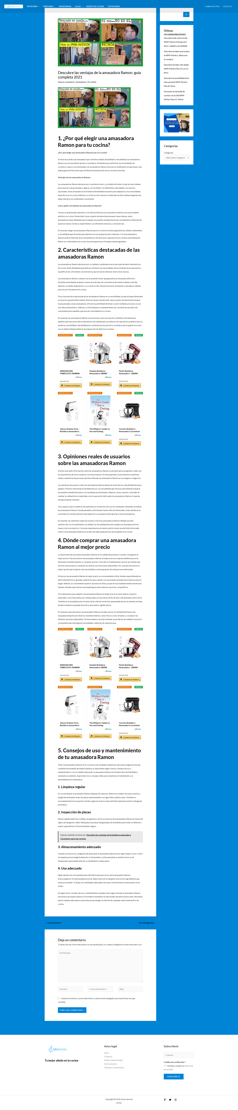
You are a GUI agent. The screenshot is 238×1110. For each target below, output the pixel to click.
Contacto (227, 6)
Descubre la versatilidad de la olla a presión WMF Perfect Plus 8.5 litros (176, 82)
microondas (65, 6)
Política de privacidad (113, 1060)
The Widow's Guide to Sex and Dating (99, 430)
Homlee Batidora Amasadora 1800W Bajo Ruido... (98, 372)
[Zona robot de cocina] (13, 6)
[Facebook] (165, 1100)
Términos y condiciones (114, 1067)
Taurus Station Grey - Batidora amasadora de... (69, 430)
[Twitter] (170, 1100)
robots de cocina (95, 6)
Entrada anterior (53, 922)
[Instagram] (175, 1100)
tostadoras (113, 6)
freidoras (48, 6)
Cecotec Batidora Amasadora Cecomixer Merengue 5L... (129, 430)
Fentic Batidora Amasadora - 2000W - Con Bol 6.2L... (129, 372)
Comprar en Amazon (72, 385)
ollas (78, 6)
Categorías (168, 152)
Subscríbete (173, 1076)
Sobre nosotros (212, 6)
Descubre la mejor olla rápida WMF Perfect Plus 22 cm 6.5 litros (176, 68)
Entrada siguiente (147, 922)
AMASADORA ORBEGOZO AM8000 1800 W (70, 372)
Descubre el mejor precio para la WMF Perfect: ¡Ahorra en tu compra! (176, 55)
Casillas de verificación (175, 1062)
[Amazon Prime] (78, 377)
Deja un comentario (66, 82)
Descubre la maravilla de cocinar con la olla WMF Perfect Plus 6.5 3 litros (174, 95)
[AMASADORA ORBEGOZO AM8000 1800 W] (71, 353)
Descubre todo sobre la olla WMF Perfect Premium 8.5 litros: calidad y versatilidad (175, 42)
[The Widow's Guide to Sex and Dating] (100, 410)
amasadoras (81, 82)
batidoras (32, 6)
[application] (38, 6)
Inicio (106, 1053)
